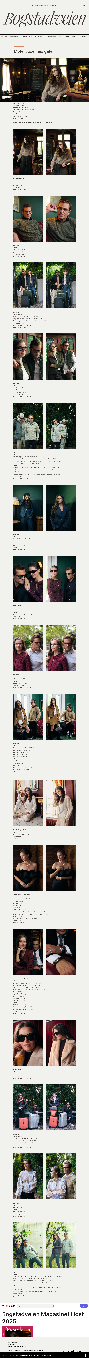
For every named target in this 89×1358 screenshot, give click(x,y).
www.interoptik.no (18, 394)
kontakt (11, 1344)
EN (87, 5)
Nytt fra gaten (27, 37)
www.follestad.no (18, 547)
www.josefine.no (47, 123)
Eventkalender (65, 37)
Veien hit (84, 37)
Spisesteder (15, 37)
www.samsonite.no (18, 323)
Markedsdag (52, 37)
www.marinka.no (18, 187)
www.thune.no (17, 920)
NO (84, 5)
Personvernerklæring (17, 1346)
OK (83, 1355)
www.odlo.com (17, 1294)
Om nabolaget (40, 37)
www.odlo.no (17, 476)
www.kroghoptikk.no (19, 616)
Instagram (12, 1342)
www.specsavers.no (19, 254)
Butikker (5, 37)
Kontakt (75, 37)
